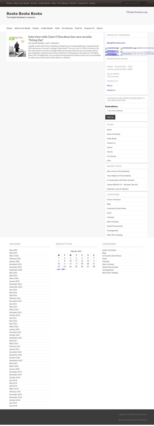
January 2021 (14, 349)
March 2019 (13, 388)
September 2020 (15, 360)
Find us (109, 85)
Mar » (64, 269)
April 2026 (13, 253)
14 (94, 260)
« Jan (58, 269)
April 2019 (13, 386)
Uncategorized (112, 230)
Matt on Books (52, 43)
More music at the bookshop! (118, 171)
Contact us (111, 90)
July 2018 (13, 403)
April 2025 (13, 275)
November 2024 (15, 284)
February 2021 (15, 346)
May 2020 (13, 363)
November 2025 (15, 267)
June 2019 (13, 380)
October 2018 (14, 400)
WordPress (143, 419)
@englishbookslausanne (116, 42)
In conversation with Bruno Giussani (120, 180)
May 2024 (13, 292)
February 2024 (15, 298)
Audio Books (44, 3)
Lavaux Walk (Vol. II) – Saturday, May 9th (122, 184)
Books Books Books (24, 13)
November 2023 (15, 301)
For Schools (62, 3)
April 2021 (13, 340)
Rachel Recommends (115, 226)
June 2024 (13, 289)
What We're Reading (114, 234)
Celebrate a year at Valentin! (117, 189)
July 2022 (13, 318)
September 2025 (15, 269)
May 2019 (13, 383)
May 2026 (13, 250)
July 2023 (13, 303)
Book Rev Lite (124, 419)
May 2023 (13, 306)
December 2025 (15, 264)
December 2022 (15, 312)
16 (65, 263)
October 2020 (14, 357)
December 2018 (15, 394)
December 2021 (15, 332)
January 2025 (14, 281)
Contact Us (83, 3)
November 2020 (15, 354)
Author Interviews (36, 43)
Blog (108, 204)
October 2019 (14, 377)
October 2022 (14, 315)
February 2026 (15, 258)
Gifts (53, 3)
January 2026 (14, 261)
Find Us (73, 3)
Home (9, 3)
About (92, 3)
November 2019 (15, 374)
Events (34, 3)
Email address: (111, 106)
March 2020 (13, 366)
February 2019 (15, 391)
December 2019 (15, 371)
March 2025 (13, 278)
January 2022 (14, 329)
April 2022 (13, 323)
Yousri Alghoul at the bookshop (119, 175)
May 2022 (13, 320)
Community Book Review (116, 208)
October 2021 (14, 335)
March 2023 (13, 309)
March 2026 (13, 255)
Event (109, 212)
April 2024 (13, 295)
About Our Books (21, 3)
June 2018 (13, 405)
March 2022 (13, 326)
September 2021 (15, 337)
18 (76, 263)
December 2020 (15, 352)
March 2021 (13, 343)
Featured (110, 217)
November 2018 (15, 397)
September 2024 (15, 286)
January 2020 (14, 369)
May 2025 (13, 272)
